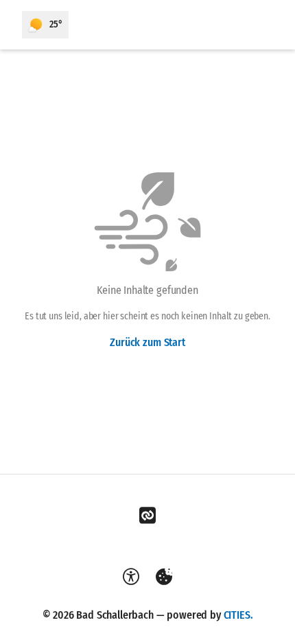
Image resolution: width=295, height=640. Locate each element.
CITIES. (238, 614)
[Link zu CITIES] (147, 515)
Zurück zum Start (147, 342)
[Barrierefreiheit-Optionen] (131, 577)
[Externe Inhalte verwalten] (164, 577)
